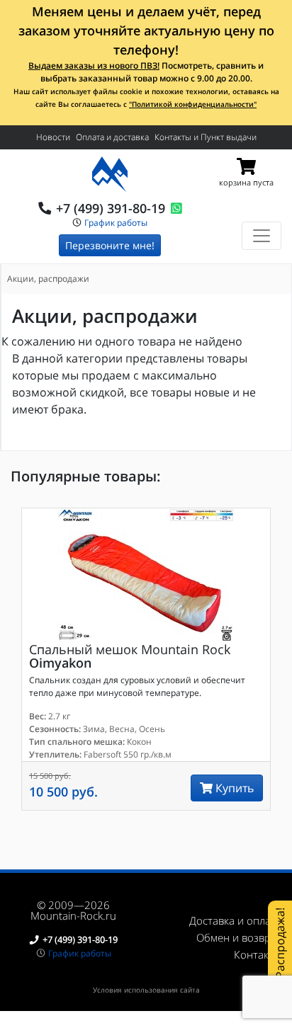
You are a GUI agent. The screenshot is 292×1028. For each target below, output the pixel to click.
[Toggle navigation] (261, 236)
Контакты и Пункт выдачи (206, 137)
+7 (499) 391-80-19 (110, 208)
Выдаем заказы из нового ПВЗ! (93, 65)
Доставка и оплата (235, 920)
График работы (115, 223)
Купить (233, 788)
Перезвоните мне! (110, 245)
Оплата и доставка (112, 137)
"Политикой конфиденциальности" (193, 104)
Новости (53, 137)
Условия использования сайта (146, 990)
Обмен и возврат (238, 937)
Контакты (257, 954)
